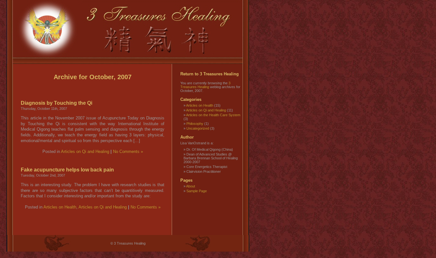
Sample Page (196, 191)
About (190, 186)
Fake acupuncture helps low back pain (67, 169)
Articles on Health (59, 207)
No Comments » (128, 151)
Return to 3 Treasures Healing (209, 74)
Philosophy (194, 123)
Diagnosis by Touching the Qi (56, 103)
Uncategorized (197, 128)
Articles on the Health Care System (213, 115)
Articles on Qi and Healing (85, 151)
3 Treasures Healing (205, 85)
